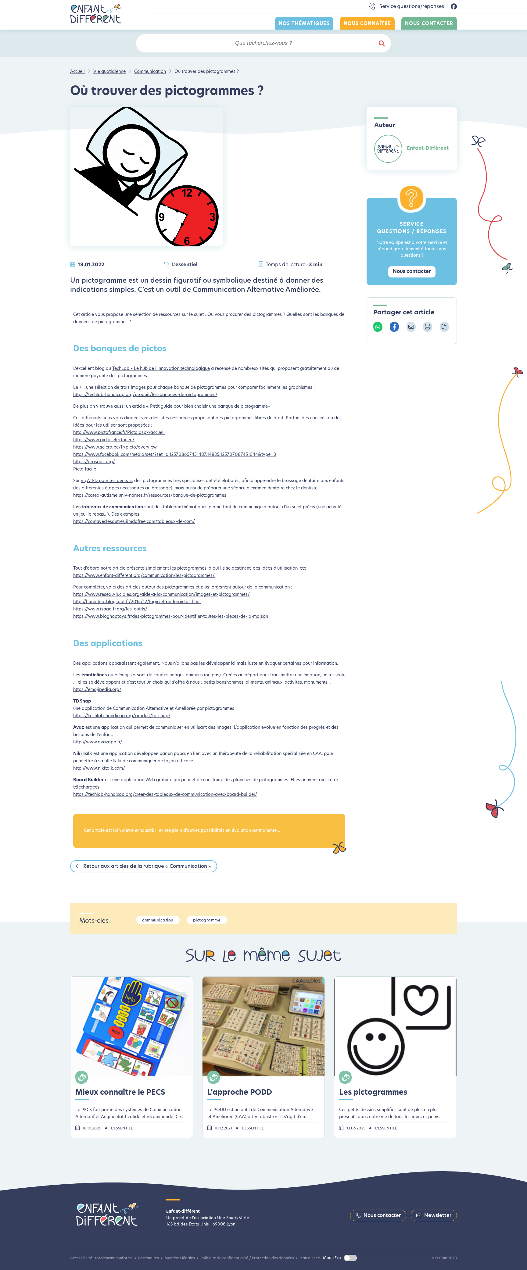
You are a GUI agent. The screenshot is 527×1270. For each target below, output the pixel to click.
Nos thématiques (304, 24)
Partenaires (148, 1258)
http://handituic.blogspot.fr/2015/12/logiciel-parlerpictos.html (137, 602)
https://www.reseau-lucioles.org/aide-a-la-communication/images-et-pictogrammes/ (161, 594)
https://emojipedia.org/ (97, 690)
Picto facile (84, 469)
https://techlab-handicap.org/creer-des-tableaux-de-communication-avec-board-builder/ (165, 794)
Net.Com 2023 (444, 1258)
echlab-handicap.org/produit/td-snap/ (130, 716)
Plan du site (309, 1258)
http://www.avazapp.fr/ (97, 742)
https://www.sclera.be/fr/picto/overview (115, 447)
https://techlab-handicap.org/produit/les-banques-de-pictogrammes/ (145, 395)
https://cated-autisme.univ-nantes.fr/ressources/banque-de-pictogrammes (149, 495)
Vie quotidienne (109, 72)
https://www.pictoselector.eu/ (103, 440)
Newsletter (437, 1215)
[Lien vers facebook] (454, 7)
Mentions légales (179, 1258)
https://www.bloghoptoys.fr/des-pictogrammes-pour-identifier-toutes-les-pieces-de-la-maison (170, 616)
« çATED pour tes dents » (106, 481)
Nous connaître (367, 24)
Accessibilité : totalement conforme (101, 1258)
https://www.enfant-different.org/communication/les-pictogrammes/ (144, 576)
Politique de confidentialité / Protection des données (247, 1258)
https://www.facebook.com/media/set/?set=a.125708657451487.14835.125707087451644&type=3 (174, 455)
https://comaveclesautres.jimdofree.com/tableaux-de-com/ (134, 522)
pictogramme (207, 920)
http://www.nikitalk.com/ (99, 768)
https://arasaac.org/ (94, 462)
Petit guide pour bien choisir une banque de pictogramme (209, 406)
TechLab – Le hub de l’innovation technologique (161, 369)
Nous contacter (429, 24)
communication (158, 920)
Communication (150, 72)
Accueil (77, 72)
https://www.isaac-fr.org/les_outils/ (110, 609)
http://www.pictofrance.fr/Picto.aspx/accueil (119, 433)
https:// (80, 716)
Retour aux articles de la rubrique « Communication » (147, 866)
